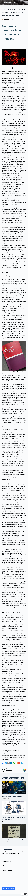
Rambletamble (9, 2)
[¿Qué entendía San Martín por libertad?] (14, 831)
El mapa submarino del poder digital (12, 796)
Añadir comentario (7, 870)
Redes (14, 21)
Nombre (5, 857)
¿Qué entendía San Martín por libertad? (12, 840)
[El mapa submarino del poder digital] (14, 787)
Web (4, 865)
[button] (24, 894)
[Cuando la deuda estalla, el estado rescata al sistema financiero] (14, 808)
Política (11, 21)
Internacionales (5, 21)
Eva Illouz (4, 43)
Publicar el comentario (8, 888)
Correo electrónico (8, 861)
